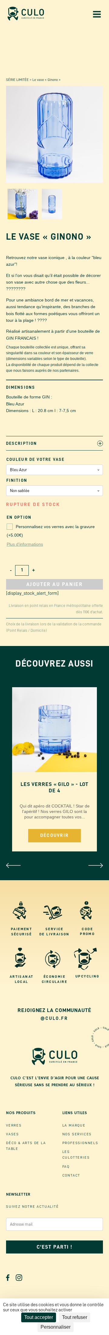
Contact (71, 1175)
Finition (16, 480)
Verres (14, 1125)
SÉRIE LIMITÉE (17, 80)
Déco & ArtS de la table (26, 1145)
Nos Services (77, 1134)
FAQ (66, 1166)
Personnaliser (56, 1327)
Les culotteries (76, 1154)
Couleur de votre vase (35, 459)
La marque (74, 1125)
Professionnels (80, 1143)
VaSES (12, 1134)
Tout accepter (38, 1317)
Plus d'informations (25, 544)
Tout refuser (74, 1317)
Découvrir (54, 835)
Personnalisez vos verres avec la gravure (51, 531)
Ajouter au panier (54, 584)
